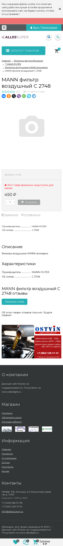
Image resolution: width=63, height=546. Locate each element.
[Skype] (29, 96)
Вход (36, 27)
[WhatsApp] (24, 96)
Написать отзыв (14, 301)
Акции (5, 471)
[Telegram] (34, 96)
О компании (9, 458)
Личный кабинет (12, 421)
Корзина (7, 413)
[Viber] (19, 96)
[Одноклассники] (9, 96)
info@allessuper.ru (12, 511)
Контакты (7, 466)
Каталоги (7, 453)
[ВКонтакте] (4, 96)
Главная (6, 449)
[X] (14, 96)
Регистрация (49, 27)
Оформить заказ (12, 417)
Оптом (6, 462)
